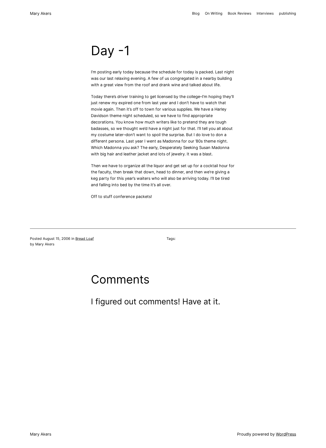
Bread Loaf (84, 238)
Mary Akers (40, 13)
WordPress (286, 434)
